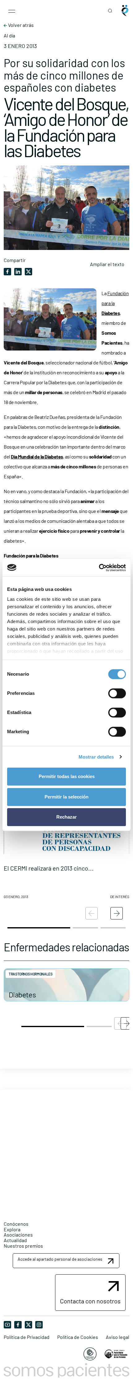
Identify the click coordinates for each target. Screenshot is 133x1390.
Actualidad (15, 1240)
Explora (12, 1229)
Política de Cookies (77, 1337)
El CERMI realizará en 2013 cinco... (49, 868)
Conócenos (16, 1224)
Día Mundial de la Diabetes (37, 456)
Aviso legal (117, 1337)
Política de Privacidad (26, 1337)
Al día (9, 35)
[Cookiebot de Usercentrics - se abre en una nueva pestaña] (99, 568)
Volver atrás (20, 25)
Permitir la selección (66, 796)
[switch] (117, 693)
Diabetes (22, 994)
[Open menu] (12, 10)
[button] (66, 833)
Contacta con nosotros (90, 1301)
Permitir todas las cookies (67, 776)
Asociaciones (18, 1234)
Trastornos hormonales (30, 974)
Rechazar (66, 817)
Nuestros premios (23, 1246)
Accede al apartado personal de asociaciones (60, 1259)
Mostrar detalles (96, 757)
